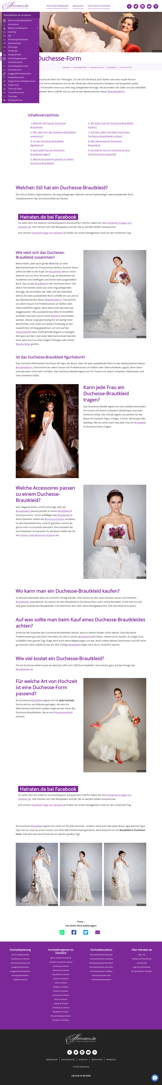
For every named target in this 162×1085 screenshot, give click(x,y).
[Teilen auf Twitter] (85, 932)
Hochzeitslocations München (101, 955)
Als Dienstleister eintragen (141, 971)
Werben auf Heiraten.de (141, 959)
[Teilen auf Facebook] (74, 932)
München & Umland (61, 970)
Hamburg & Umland (61, 966)
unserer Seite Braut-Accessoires (37, 535)
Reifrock (56, 315)
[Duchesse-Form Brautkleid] (47, 431)
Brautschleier (23, 344)
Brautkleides (23, 669)
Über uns (141, 955)
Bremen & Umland (60, 991)
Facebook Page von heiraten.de (49, 232)
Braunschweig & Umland (61, 1016)
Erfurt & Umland (60, 999)
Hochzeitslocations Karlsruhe (101, 967)
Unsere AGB (141, 963)
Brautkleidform (116, 91)
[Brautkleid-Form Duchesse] (81, 874)
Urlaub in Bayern (81, 1075)
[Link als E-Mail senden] (97, 932)
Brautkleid (54, 271)
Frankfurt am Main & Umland (60, 962)
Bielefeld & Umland (60, 1012)
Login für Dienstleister (142, 967)
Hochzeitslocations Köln (101, 975)
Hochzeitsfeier (24, 332)
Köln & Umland (61, 983)
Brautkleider (23, 601)
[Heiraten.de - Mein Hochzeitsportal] (15, 6)
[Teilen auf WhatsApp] (62, 932)
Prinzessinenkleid (62, 712)
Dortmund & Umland (60, 995)
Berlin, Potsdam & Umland (60, 958)
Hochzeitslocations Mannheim (101, 963)
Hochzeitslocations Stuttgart (101, 971)
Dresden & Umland (60, 978)
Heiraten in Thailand (61, 1020)
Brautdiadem (23, 511)
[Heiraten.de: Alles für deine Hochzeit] (81, 1038)
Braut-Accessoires (54, 519)
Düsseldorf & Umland (60, 974)
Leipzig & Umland (61, 1003)
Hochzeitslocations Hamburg (101, 959)
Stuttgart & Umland (60, 987)
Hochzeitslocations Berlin (101, 979)
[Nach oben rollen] (146, 1079)
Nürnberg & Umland (61, 1007)
